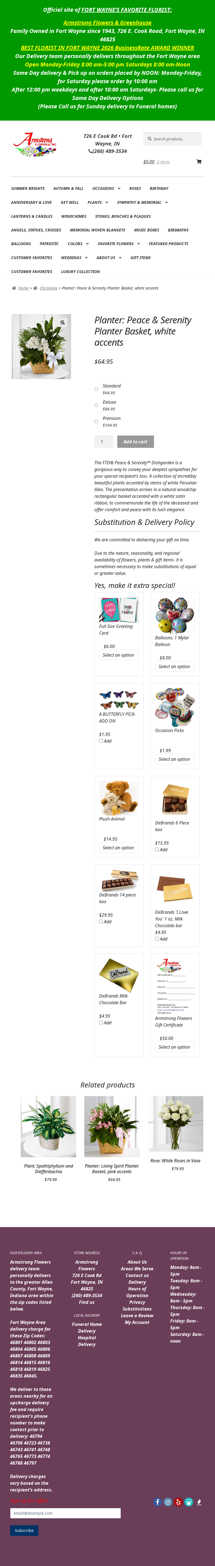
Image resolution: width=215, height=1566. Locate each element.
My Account (137, 1322)
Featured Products (168, 243)
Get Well (70, 202)
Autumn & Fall (68, 188)
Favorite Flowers (116, 243)
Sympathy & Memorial (139, 202)
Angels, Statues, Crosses (36, 230)
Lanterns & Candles (31, 216)
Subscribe (24, 1530)
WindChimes (73, 216)
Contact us (137, 1275)
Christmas (48, 288)
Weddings (71, 257)
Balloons (21, 243)
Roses (135, 188)
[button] (62, 322)
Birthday (159, 188)
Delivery (137, 1282)
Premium (112, 418)
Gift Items (140, 257)
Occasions (103, 188)
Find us (87, 1302)
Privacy (137, 1302)
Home (23, 288)
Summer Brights (28, 188)
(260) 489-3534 (87, 1295)
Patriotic (49, 243)
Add (107, 741)
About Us (106, 257)
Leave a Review (137, 1315)
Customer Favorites (31, 257)
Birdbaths (178, 230)
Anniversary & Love (31, 202)
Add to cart (135, 442)
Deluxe (109, 402)
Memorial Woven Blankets (97, 230)
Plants (95, 202)
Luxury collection (80, 271)
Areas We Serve (137, 1269)
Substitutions (137, 1309)
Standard (112, 386)
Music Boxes (146, 230)
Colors (75, 243)
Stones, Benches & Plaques (123, 216)
